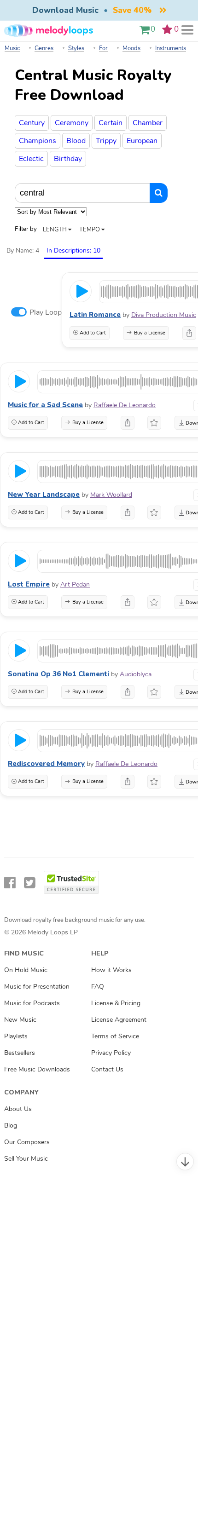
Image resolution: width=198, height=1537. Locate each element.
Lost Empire (29, 584)
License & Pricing (115, 1002)
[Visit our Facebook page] (10, 883)
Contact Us (107, 1069)
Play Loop (45, 312)
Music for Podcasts (32, 1002)
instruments (170, 48)
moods (131, 48)
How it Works (111, 969)
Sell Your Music (26, 1158)
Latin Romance (95, 314)
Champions (37, 141)
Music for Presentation (37, 986)
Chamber (148, 123)
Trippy (106, 141)
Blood (76, 141)
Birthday (68, 159)
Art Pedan (75, 584)
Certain (110, 123)
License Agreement (118, 1019)
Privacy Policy (111, 1052)
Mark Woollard (111, 494)
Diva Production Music (163, 315)
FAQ (97, 986)
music (12, 48)
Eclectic (31, 159)
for (103, 48)
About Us (18, 1108)
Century (32, 123)
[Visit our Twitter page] (29, 883)
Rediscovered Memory (46, 763)
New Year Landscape (44, 494)
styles (76, 48)
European (142, 141)
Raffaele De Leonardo (124, 405)
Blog (10, 1125)
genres (44, 48)
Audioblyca (135, 674)
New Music (20, 1019)
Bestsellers (19, 1052)
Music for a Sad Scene (45, 404)
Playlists (16, 1036)
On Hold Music (25, 969)
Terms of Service (115, 1036)
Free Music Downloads (37, 1069)
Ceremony (71, 123)
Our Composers (27, 1141)
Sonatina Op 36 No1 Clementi (58, 674)
